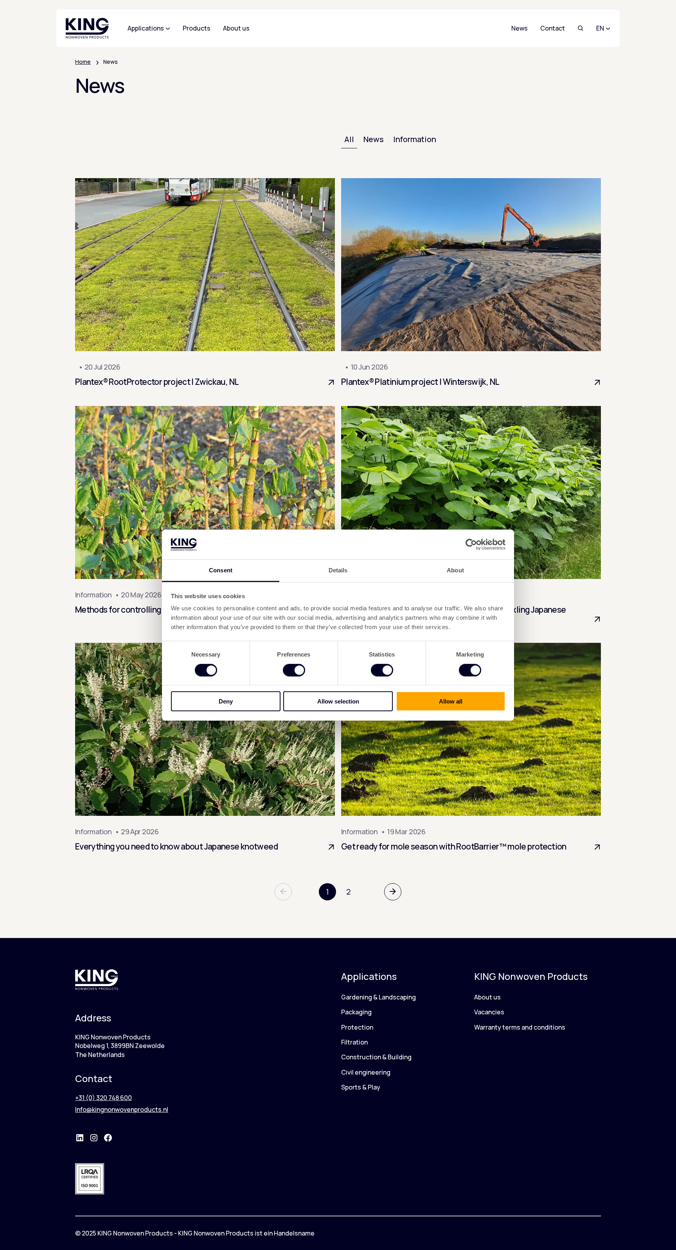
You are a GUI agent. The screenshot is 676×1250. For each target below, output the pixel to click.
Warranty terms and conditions (519, 1027)
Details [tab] (338, 570)
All (349, 139)
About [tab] (455, 570)
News (519, 28)
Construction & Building (376, 1057)
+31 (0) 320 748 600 (103, 1097)
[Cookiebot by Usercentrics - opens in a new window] (471, 544)
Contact (552, 28)
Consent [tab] (220, 570)
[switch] (294, 670)
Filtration (354, 1042)
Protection (357, 1027)
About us (487, 997)
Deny (226, 701)
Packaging (356, 1012)
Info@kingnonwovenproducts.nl (121, 1109)
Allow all (450, 701)
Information (414, 139)
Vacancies (489, 1012)
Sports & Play (360, 1087)
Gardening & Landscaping (378, 997)
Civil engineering (365, 1072)
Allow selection (338, 701)
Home (83, 61)
